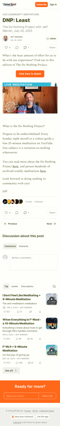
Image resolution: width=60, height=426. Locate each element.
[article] (30, 303)
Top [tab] (6, 286)
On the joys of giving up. (16, 354)
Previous (12, 223)
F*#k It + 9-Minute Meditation (15, 348)
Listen (53, 38)
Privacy (27, 410)
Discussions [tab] (27, 286)
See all (9, 370)
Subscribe (41, 4)
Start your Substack (24, 416)
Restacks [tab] (23, 246)
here (15, 166)
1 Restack (38, 201)
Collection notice (46, 410)
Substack (17, 422)
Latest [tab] (14, 286)
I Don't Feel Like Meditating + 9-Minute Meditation (22, 297)
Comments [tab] (10, 246)
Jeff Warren (16, 37)
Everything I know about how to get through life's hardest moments (22, 329)
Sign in (53, 4)
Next (49, 223)
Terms (35, 410)
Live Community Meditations (21, 14)
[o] (51, 299)
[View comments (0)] (17, 47)
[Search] (54, 286)
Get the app (42, 416)
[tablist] (16, 246)
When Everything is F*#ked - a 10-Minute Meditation (22, 321)
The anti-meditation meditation (20, 303)
